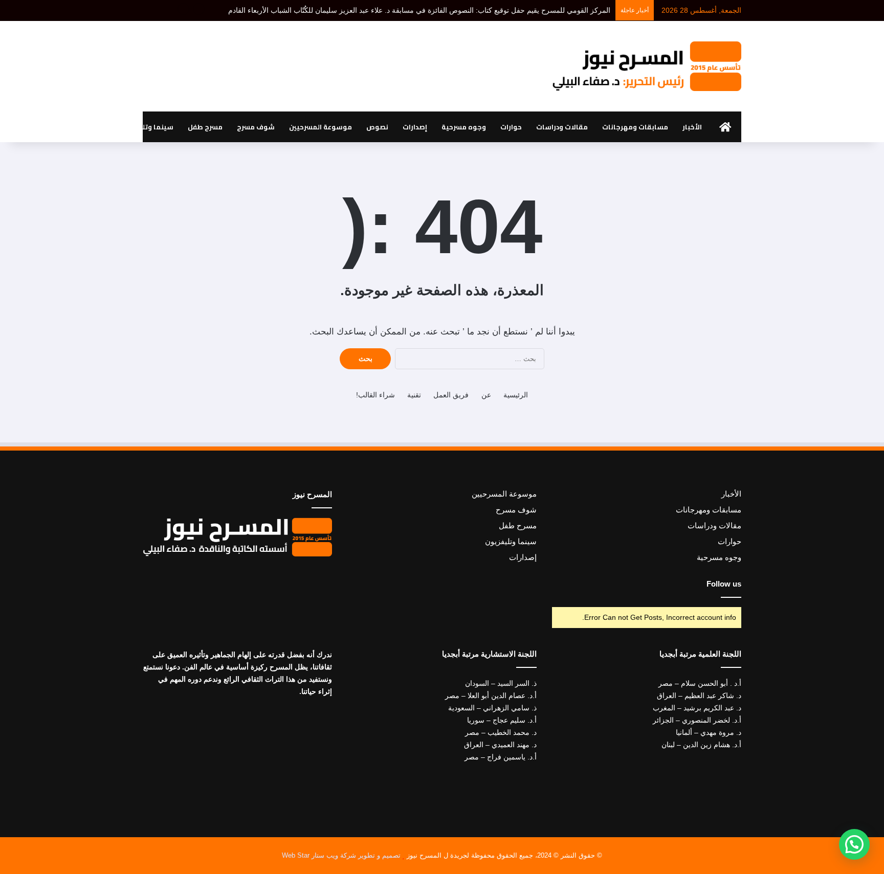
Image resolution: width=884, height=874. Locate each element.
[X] (243, 578)
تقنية (414, 395)
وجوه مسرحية (463, 127)
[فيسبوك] (256, 578)
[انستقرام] (219, 578)
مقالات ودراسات (562, 127)
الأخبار (692, 127)
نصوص (377, 127)
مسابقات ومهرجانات (635, 127)
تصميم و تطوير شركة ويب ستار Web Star (341, 855)
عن (486, 395)
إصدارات (415, 127)
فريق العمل (451, 395)
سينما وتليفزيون (146, 127)
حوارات (511, 127)
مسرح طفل (205, 127)
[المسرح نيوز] (646, 66)
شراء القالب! (375, 395)
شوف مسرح (256, 127)
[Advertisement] (340, 62)
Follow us (723, 583)
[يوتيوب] (231, 578)
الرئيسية (515, 395)
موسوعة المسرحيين (320, 127)
